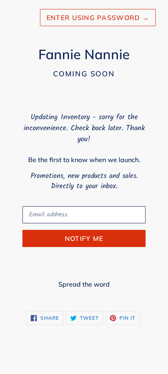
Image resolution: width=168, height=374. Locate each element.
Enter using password (97, 17)
